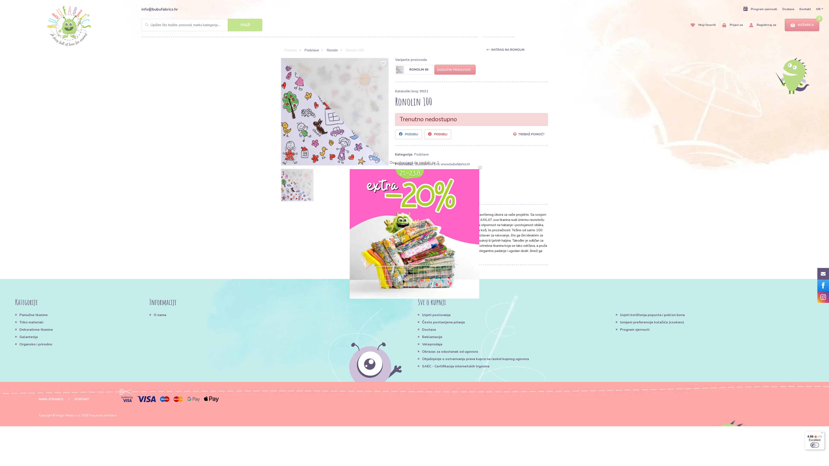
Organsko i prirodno (35, 344)
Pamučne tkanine (33, 315)
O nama (160, 315)
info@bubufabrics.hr (159, 9)
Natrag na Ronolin (507, 50)
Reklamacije (432, 337)
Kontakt (805, 9)
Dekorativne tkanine (36, 329)
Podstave (311, 50)
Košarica (806, 25)
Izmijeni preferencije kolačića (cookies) (652, 322)
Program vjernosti (764, 9)
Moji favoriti (707, 25)
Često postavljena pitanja (443, 322)
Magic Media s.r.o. (68, 415)
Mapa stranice (51, 399)
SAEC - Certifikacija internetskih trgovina (455, 366)
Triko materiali (31, 322)
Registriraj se (766, 25)
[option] (335, 111)
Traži (245, 25)
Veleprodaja (432, 344)
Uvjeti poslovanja (436, 315)
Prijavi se (736, 25)
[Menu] (822, 433)
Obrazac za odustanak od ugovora (450, 351)
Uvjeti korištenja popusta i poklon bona (652, 315)
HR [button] (818, 9)
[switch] (814, 445)
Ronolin (332, 50)
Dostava (788, 9)
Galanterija (28, 337)
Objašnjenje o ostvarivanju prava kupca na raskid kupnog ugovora (475, 359)
